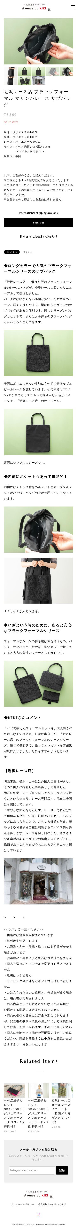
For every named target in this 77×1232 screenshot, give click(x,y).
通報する (27, 252)
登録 (62, 1170)
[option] (38, 41)
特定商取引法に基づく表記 (52, 1204)
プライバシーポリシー (22, 1204)
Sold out (38, 222)
